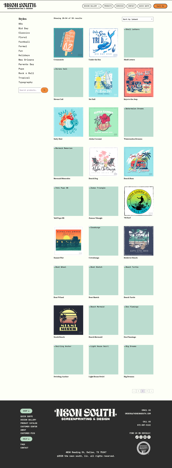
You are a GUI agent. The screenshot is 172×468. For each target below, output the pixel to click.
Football (24, 42)
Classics (24, 33)
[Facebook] (145, 437)
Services (120, 6)
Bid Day (23, 28)
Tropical (24, 78)
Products (108, 6)
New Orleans (26, 60)
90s (21, 24)
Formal (23, 46)
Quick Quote (144, 6)
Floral (23, 37)
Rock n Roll (26, 73)
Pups (21, 69)
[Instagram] (141, 437)
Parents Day (26, 64)
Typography (26, 82)
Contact (131, 6)
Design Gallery (90, 6)
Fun (21, 51)
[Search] (44, 90)
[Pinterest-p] (149, 437)
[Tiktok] (137, 437)
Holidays (24, 55)
